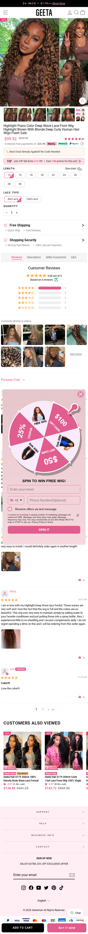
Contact (43, 847)
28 (9, 184)
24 (64, 175)
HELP (43, 823)
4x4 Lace (13, 199)
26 (75, 175)
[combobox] (16, 500)
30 (20, 184)
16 (20, 175)
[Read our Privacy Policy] (77, 515)
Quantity (10, 206)
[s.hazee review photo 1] (11, 562)
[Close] (81, 394)
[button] (73, 139)
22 (53, 175)
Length (40, 169)
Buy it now (67, 927)
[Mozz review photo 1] (11, 639)
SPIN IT (44, 529)
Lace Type (11, 193)
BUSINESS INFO (43, 835)
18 (31, 175)
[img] (9, 600)
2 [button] (43, 709)
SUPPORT (43, 812)
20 (42, 175)
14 (9, 175)
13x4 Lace (32, 199)
